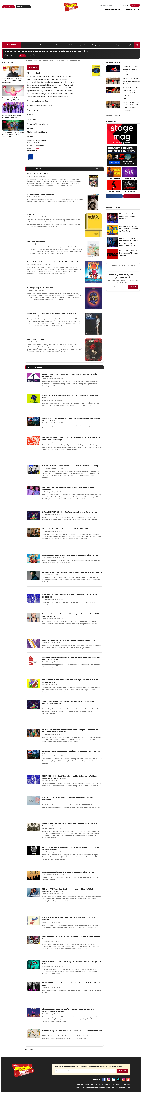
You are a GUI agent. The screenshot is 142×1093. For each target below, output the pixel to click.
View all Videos (112, 115)
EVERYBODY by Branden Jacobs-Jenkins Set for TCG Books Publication (72, 1030)
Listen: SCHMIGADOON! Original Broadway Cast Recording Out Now (70, 555)
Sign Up (122, 1071)
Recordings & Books (31, 61)
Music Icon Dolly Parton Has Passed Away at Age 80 (12, 93)
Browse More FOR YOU (121, 265)
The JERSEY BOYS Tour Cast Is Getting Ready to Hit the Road (131, 81)
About (87, 1084)
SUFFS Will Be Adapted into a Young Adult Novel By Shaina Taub (68, 640)
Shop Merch (9, 7)
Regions (119, 1084)
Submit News (110, 1084)
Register (119, 45)
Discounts (131, 196)
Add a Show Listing (23, 7)
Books (22, 56)
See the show (41, 148)
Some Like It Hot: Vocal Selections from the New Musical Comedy (53, 262)
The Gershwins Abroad (36, 242)
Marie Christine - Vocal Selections (40, 194)
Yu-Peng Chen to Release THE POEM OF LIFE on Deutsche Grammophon (72, 572)
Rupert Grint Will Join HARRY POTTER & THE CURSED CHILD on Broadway (12, 75)
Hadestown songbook (36, 339)
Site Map (127, 1084)
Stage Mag (96, 45)
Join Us (101, 1084)
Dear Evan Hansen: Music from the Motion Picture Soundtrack (51, 314)
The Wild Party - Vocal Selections (40, 174)
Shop (80, 45)
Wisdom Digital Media (96, 1087)
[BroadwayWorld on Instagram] (109, 1079)
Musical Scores (48, 61)
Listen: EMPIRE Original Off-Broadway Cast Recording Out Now (68, 872)
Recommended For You (115, 208)
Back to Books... (31, 1049)
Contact (94, 1084)
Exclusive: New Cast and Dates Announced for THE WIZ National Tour (13, 129)
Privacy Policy (124, 1087)
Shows (42, 45)
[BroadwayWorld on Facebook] (104, 1079)
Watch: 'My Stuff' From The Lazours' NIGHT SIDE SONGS (65, 529)
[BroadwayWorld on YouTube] (128, 1079)
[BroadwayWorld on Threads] (123, 1079)
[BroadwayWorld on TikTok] (118, 1079)
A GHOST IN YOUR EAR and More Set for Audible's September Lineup (70, 466)
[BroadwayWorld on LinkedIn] (114, 1079)
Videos (30, 56)
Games (87, 45)
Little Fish (31, 214)
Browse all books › (96, 169)
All (7, 56)
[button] (137, 45)
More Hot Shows (114, 196)
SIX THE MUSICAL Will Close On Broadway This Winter (12, 111)
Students (72, 45)
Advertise (79, 1084)
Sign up (133, 287)
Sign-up (125, 5)
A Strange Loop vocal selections (40, 288)
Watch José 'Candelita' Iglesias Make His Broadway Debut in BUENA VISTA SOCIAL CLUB (131, 93)
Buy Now (33, 68)
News (36, 45)
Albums (14, 56)
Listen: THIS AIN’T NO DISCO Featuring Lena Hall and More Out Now (69, 512)
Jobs (64, 45)
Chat (58, 45)
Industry (50, 45)
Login (130, 45)
